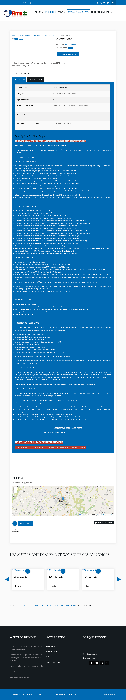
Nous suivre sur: (89, 658)
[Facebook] (97, 2)
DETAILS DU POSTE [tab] (19, 79)
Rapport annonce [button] (104, 523)
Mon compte (16, 3)
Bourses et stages (52, 651)
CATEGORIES (50, 12)
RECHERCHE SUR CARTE (101, 12)
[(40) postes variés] (54, 570)
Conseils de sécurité (90, 654)
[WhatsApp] (108, 2)
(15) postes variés (90, 577)
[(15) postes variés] (89, 570)
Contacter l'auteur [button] (68, 54)
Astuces (72, 695)
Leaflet (83, 515)
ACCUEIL (39, 12)
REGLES (42, 695)
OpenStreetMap (101, 515)
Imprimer (26, 523)
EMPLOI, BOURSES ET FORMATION (30, 35)
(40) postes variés (56, 577)
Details (18, 586)
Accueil (24, 605)
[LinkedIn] (104, 2)
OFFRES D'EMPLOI (71, 605)
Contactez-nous (88, 646)
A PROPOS (16, 695)
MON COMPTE (29, 695)
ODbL (111, 515)
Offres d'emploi (49, 35)
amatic (14, 35)
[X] (101, 2)
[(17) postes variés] (19, 570)
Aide (84, 650)
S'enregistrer (30, 3)
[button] (63, 499)
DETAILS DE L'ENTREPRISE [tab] (35, 79)
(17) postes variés (20, 577)
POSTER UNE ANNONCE (78, 12)
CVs (47, 657)
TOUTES (62, 12)
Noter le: (15, 529)
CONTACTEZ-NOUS (56, 695)
